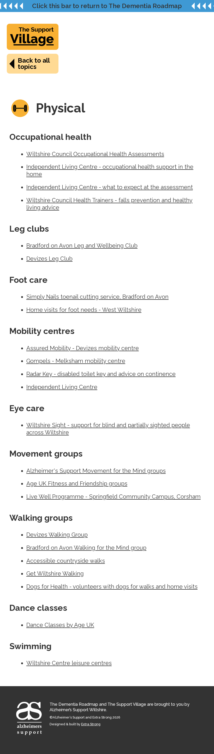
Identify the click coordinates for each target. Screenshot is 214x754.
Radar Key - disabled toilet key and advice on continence (101, 374)
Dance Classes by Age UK (60, 625)
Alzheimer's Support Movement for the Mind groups (96, 471)
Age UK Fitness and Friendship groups (76, 483)
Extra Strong (90, 724)
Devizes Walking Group (57, 534)
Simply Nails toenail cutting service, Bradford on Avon (97, 297)
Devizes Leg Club (49, 258)
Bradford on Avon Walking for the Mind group (86, 547)
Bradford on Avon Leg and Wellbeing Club (82, 245)
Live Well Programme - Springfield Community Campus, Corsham (113, 496)
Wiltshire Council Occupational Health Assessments (95, 154)
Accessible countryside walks (65, 561)
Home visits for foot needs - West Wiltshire (83, 310)
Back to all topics (34, 63)
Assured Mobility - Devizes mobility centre (82, 348)
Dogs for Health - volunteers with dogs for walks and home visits (112, 586)
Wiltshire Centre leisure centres (69, 663)
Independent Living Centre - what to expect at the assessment (109, 187)
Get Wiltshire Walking (55, 573)
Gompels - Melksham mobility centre (75, 361)
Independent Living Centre (61, 387)
